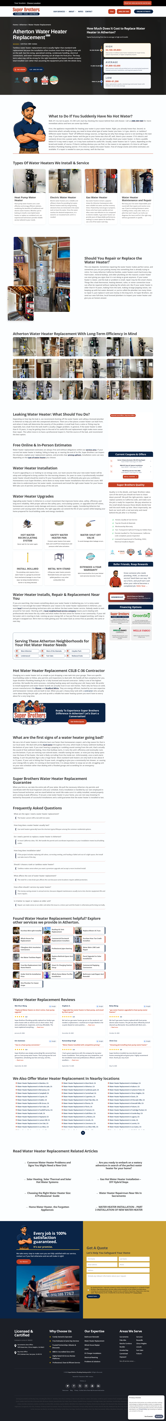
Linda (19, 1404)
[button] (111, 11)
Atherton (23, 24)
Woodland (113, 1409)
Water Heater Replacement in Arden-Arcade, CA (34, 1086)
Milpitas (88, 1404)
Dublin (22, 1401)
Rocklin (122, 1347)
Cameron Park (111, 1399)
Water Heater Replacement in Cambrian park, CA (81, 1090)
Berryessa (94, 1399)
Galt (104, 1401)
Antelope (68, 1399)
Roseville (139, 1340)
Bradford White (52, 688)
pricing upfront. (75, 455)
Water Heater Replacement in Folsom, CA (124, 1107)
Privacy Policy (137, 1293)
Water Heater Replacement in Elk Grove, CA (33, 1103)
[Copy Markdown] (47, 35)
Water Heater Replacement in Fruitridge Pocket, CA (128, 1110)
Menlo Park (82, 1404)
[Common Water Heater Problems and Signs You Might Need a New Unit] (47, 1161)
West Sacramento (100, 1409)
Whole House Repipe (92, 1345)
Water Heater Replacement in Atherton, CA (79, 1086)
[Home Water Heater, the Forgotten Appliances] (47, 1206)
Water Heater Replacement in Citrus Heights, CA (126, 1093)
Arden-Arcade (75, 1399)
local (19, 608)
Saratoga (72, 1409)
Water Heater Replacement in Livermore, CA (79, 1123)
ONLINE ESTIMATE (143, 11)
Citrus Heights (141, 1343)
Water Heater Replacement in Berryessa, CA (33, 1090)
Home (15, 24)
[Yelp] (80, 1386)
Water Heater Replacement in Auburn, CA (124, 1086)
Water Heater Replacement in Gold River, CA (79, 1113)
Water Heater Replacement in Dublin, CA (32, 1100)
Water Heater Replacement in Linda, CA (123, 1120)
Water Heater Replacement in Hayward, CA (33, 1117)
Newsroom (65, 1390)
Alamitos (55, 1399)
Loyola (62, 1404)
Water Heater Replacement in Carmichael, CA (79, 1093)
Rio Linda (120, 1406)
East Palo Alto (28, 1401)
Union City (91, 1409)
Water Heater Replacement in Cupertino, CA (79, 1097)
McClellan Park (74, 1404)
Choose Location (34, 3)
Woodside (120, 1409)
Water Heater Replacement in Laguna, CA (124, 1117)
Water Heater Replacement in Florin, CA (77, 1107)
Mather (67, 1404)
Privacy (76, 1390)
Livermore (30, 1404)
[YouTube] (92, 1386)
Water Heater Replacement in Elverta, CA (78, 1103)
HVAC (87, 1349)
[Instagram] (86, 1386)
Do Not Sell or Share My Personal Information (91, 1390)
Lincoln (139, 1347)
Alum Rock (62, 1399)
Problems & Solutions (92, 1361)
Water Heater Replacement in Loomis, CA (124, 1123)
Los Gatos (56, 1404)
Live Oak (24, 1404)
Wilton (108, 1409)
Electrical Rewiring (91, 1357)
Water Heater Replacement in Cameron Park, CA (126, 1090)
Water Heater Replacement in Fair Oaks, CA (33, 1107)
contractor (88, 691)
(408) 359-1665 (37, 69)
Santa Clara (65, 1409)
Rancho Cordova (126, 1343)
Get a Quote (21, 69)
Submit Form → (93, 1296)
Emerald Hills (58, 1401)
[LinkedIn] (98, 1386)
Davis (17, 1401)
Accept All (159, 1416)
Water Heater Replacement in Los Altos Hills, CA (80, 1127)
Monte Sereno (96, 1404)
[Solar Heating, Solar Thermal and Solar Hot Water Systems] (47, 1178)
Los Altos (41, 1404)
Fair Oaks (139, 1350)
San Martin (43, 1409)
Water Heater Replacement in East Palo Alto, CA (80, 1100)
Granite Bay (124, 1350)
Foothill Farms (82, 1401)
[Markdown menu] (49, 35)
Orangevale (24, 1406)
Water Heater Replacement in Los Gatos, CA (125, 1127)
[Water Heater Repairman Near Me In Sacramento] (118, 1192)
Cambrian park (102, 1399)
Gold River (109, 1401)
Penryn (60, 1406)
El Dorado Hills (37, 1401)
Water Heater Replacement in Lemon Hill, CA (33, 1120)
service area (91, 450)
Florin (70, 1401)
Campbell (119, 1399)
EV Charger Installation (93, 1353)
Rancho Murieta (104, 1406)
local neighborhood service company (60, 611)
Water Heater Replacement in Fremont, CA (78, 1110)
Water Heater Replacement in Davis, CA (123, 1097)
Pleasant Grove (67, 1406)
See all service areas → (127, 1361)
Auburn (88, 1399)
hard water (48, 745)
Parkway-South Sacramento (49, 1406)
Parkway (37, 1406)
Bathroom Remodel (92, 1337)
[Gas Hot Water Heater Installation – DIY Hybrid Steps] (118, 1178)
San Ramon (58, 1409)
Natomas (121, 1404)
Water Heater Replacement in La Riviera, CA (79, 1117)
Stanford (78, 1409)
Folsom (139, 1354)
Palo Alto (123, 1340)
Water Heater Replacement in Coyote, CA (32, 1097)
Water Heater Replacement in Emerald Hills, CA (126, 1103)
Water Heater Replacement (94, 1341)
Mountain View (112, 1404)
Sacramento (124, 1337)
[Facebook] (73, 1386)
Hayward (123, 1357)
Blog (71, 1390)
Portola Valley (84, 1406)
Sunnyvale (84, 1409)
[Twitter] (67, 1386)
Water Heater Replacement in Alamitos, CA (32, 1083)
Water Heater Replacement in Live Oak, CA (32, 1123)
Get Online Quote (77, 722)
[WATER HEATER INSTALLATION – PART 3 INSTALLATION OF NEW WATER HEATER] (118, 1206)
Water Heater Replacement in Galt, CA (31, 1113)
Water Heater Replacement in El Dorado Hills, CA (127, 1100)
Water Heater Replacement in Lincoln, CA (78, 1120)
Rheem (38, 688)
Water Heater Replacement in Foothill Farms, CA (34, 1110)
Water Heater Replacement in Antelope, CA (125, 1083)
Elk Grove (45, 1401)
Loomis (36, 1404)
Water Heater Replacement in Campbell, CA (33, 1093)
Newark (126, 1404)
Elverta (51, 1401)
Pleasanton (75, 1406)
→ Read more (40, 1027)
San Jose (139, 1337)
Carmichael (124, 1354)
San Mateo (51, 1409)
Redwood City (113, 1406)
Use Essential (149, 1416)
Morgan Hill (104, 1404)
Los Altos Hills (49, 1404)
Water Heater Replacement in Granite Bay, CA (126, 1113)
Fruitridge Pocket (98, 1401)
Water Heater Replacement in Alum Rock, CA (79, 1083)
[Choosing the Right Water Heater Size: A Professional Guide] (47, 1192)
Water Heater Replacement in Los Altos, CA (33, 1127)
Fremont (89, 1401)
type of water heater (37, 457)
